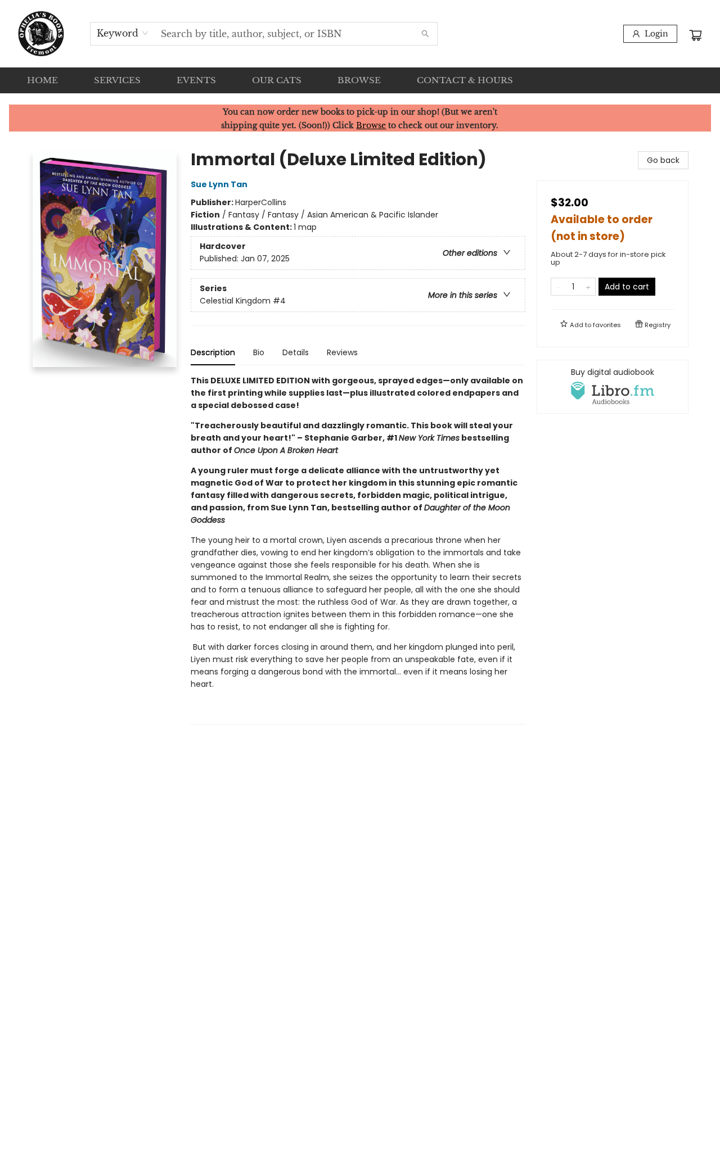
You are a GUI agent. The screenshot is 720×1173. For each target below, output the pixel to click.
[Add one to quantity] (588, 286)
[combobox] (123, 33)
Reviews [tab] (342, 352)
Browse (371, 125)
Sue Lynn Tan (219, 184)
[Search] (425, 33)
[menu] (360, 80)
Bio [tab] (258, 352)
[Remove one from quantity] (558, 286)
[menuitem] (42, 80)
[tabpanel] (358, 549)
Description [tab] (213, 352)
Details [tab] (295, 352)
